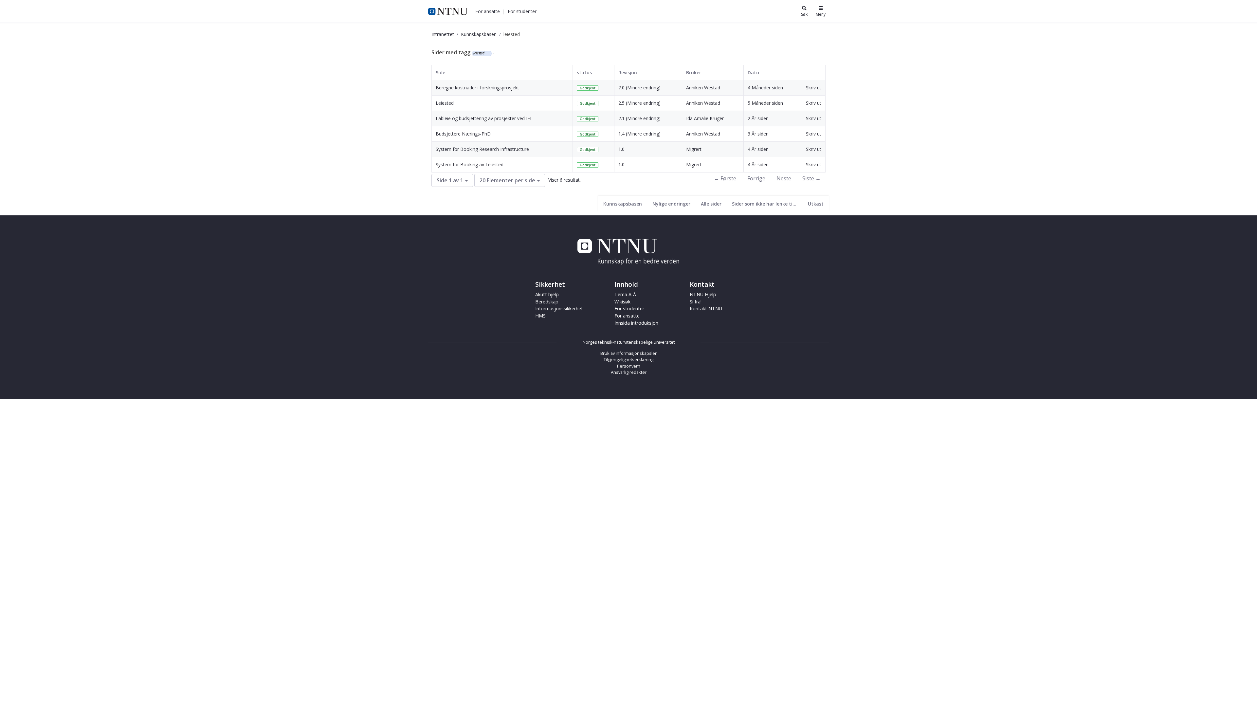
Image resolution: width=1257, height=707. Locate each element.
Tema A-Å (625, 294)
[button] (487, 11)
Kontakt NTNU (706, 308)
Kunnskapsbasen (479, 34)
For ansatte (627, 316)
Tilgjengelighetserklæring (628, 359)
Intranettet (442, 34)
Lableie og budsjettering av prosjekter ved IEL (484, 118)
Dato (753, 72)
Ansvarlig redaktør (629, 372)
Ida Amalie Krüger (705, 118)
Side (440, 72)
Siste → (811, 178)
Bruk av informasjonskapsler (628, 353)
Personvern (628, 366)
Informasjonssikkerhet (559, 308)
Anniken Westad (703, 87)
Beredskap (546, 302)
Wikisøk (622, 302)
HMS (540, 316)
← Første (725, 178)
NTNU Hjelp (703, 294)
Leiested (445, 103)
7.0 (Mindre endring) (639, 87)
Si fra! (695, 302)
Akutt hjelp (547, 294)
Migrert (693, 149)
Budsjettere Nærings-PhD (463, 134)
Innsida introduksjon (636, 323)
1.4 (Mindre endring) (639, 134)
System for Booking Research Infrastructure (482, 149)
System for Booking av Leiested (469, 164)
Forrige (756, 178)
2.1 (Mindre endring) (639, 118)
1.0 (621, 149)
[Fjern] (487, 53)
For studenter (629, 308)
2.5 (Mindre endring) (639, 103)
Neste (783, 178)
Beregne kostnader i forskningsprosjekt (477, 87)
